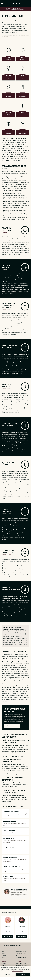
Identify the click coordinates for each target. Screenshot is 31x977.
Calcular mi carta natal (12, 725)
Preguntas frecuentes (21, 957)
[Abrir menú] (2, 3)
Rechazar (8, 974)
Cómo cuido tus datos (17, 971)
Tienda (17, 955)
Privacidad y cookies (21, 963)
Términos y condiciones (21, 965)
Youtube (3, 957)
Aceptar (23, 974)
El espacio (16, 3)
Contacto (4, 963)
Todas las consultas (21, 951)
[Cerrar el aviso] (29, 9)
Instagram (4, 955)
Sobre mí (4, 965)
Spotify (3, 951)
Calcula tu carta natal (21, 953)
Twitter (3, 953)
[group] (15, 928)
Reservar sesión (8, 936)
